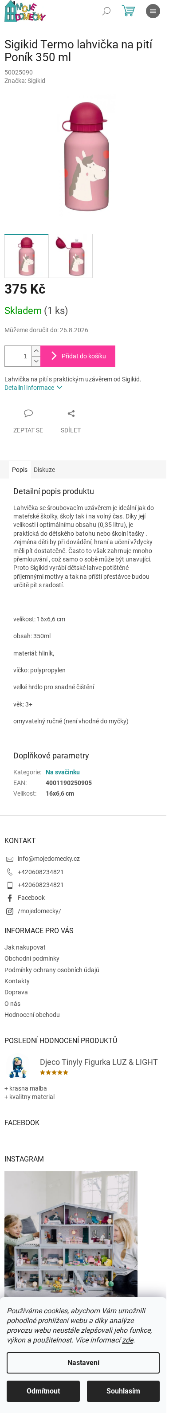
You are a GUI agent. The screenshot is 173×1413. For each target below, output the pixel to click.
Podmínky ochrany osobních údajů (51, 969)
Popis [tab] (20, 469)
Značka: (24, 80)
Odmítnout (43, 1391)
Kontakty (17, 981)
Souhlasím (123, 1391)
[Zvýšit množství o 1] (35, 351)
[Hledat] (106, 11)
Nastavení (83, 1362)
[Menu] (153, 11)
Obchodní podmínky (31, 958)
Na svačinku (63, 772)
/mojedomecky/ (39, 911)
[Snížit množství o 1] (35, 361)
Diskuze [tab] (44, 469)
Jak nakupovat (25, 947)
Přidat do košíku (84, 356)
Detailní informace (29, 387)
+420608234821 (41, 871)
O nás (12, 1003)
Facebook (31, 897)
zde (127, 1340)
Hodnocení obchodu (32, 1014)
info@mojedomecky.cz (49, 858)
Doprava (16, 992)
